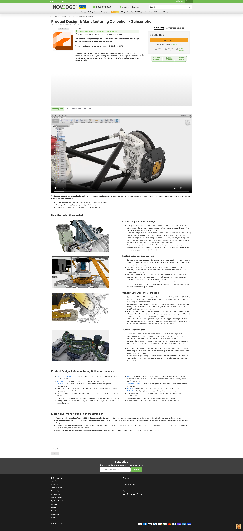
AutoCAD (60, 381)
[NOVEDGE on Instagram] (140, 494)
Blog (123, 12)
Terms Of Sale (55, 491)
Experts (130, 12)
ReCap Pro (131, 391)
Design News (55, 514)
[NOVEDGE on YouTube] (130, 494)
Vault (129, 376)
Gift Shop (138, 12)
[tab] (57, 109)
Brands (83, 12)
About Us (163, 12)
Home (76, 12)
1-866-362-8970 (103, 7)
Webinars (104, 12)
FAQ (155, 12)
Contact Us (54, 484)
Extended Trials (56, 511)
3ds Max (130, 388)
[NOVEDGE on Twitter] (123, 494)
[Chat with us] (238, 526)
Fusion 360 (61, 384)
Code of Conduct (56, 497)
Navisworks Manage (134, 384)
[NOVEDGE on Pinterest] (137, 494)
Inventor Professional (64, 376)
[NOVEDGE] (65, 7)
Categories (92, 12)
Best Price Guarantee (181, 49)
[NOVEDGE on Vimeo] (134, 494)
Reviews (53, 517)
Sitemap (125, 491)
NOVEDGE (59, 524)
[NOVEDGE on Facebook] (127, 494)
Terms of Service (56, 487)
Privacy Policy (55, 494)
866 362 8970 (177, 44)
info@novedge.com (131, 7)
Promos (115, 12)
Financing (148, 12)
